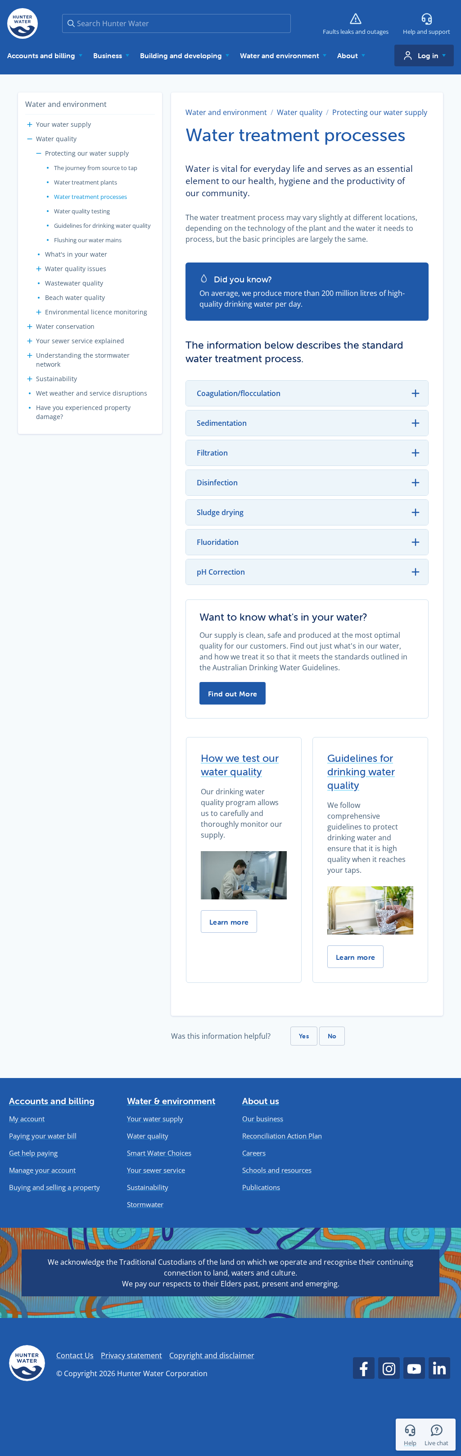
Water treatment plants (85, 182)
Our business (262, 1119)
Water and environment (66, 104)
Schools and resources (277, 1170)
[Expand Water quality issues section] (38, 268)
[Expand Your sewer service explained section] (29, 341)
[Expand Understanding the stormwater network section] (29, 355)
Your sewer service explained (80, 340)
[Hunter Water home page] (22, 23)
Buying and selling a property (54, 1187)
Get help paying (33, 1153)
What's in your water (76, 254)
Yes (304, 1036)
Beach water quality (75, 297)
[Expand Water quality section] (29, 138)
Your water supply (63, 124)
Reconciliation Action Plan (282, 1136)
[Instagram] (389, 1368)
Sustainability (56, 378)
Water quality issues (75, 268)
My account (27, 1119)
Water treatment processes (90, 197)
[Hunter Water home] (27, 1364)
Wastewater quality (74, 283)
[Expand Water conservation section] (29, 326)
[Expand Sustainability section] (29, 378)
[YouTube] (414, 1368)
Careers (254, 1153)
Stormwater (145, 1204)
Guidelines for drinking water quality (102, 225)
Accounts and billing (52, 1100)
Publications (261, 1187)
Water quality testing (82, 211)
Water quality (56, 138)
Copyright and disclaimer (211, 1355)
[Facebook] (364, 1368)
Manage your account (42, 1170)
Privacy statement (131, 1355)
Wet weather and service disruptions (91, 393)
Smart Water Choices (159, 1153)
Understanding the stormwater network (83, 360)
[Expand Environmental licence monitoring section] (38, 312)
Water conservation (65, 326)
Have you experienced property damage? (83, 412)
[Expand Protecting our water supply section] (38, 153)
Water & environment (171, 1100)
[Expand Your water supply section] (29, 124)
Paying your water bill (43, 1136)
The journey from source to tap (95, 168)
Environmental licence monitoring (96, 312)
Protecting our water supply (87, 153)
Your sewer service (156, 1170)
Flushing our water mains (88, 240)
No (332, 1036)
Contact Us (75, 1355)
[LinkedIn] (439, 1368)
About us (260, 1100)
